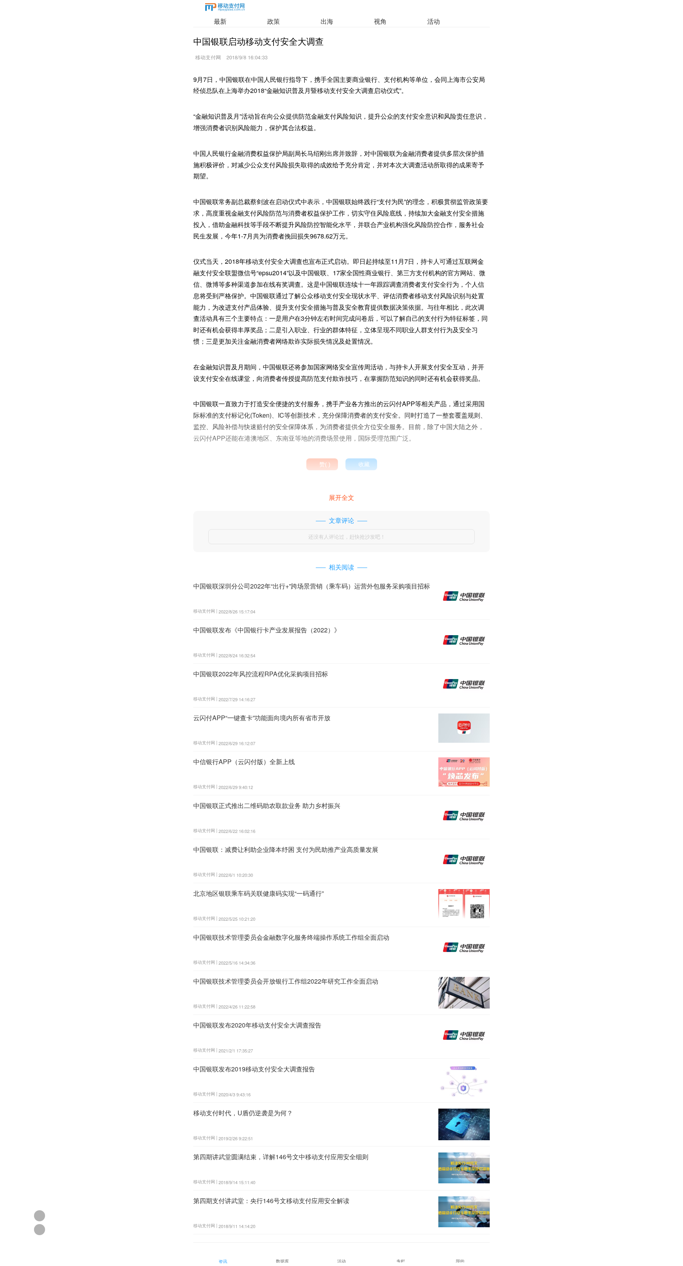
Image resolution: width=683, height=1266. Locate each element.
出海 (327, 21)
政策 (273, 21)
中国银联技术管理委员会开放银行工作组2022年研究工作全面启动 (285, 981)
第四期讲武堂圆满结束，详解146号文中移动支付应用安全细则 (280, 1156)
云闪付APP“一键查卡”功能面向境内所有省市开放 (261, 717)
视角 (380, 21)
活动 (433, 21)
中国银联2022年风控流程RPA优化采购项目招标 (260, 673)
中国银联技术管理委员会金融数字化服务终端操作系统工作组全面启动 (291, 937)
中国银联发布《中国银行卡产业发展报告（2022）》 (266, 629)
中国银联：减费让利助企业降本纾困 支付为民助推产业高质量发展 (285, 849)
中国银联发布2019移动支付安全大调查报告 (254, 1068)
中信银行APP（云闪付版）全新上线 (244, 761)
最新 (220, 21)
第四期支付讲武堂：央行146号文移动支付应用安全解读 (271, 1200)
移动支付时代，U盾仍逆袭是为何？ (243, 1112)
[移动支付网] (225, 8)
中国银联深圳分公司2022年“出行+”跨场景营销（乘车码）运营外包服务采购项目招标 (311, 585)
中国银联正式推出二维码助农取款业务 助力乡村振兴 (266, 805)
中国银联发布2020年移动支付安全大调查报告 (257, 1024)
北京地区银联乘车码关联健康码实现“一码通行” (258, 893)
